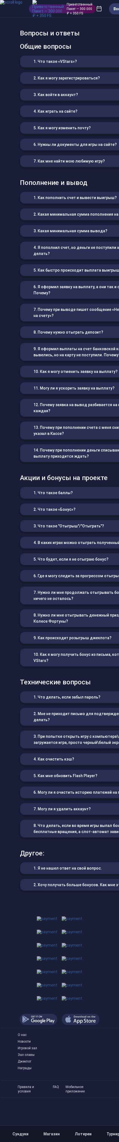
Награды (25, 1068)
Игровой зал (27, 1048)
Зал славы (26, 1055)
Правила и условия (26, 1087)
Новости (24, 1041)
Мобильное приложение (75, 1087)
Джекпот (24, 1061)
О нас (22, 1035)
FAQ (56, 1087)
